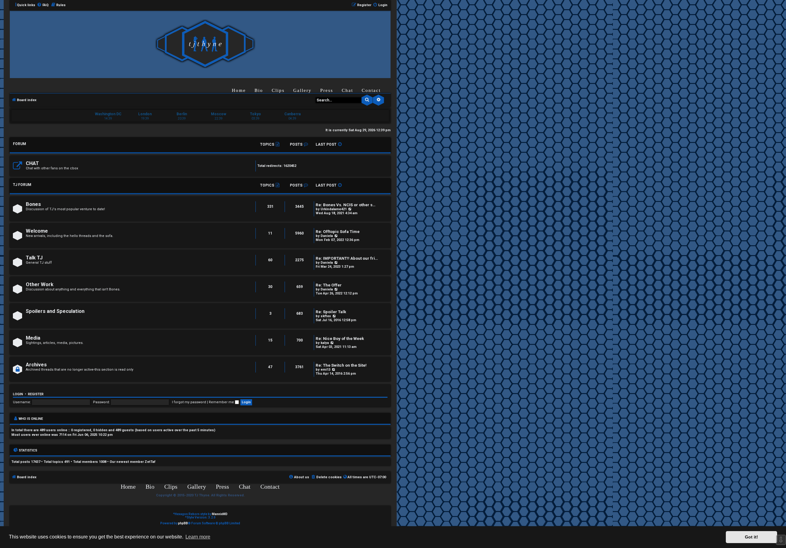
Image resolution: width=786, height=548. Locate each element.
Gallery (302, 90)
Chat (347, 90)
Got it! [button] (751, 536)
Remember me (222, 402)
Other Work (39, 284)
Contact (371, 90)
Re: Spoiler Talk (331, 311)
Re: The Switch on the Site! (341, 365)
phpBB (183, 523)
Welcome (37, 231)
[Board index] (205, 44)
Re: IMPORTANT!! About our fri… (347, 258)
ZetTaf (150, 462)
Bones (33, 204)
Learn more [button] (197, 536)
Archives (36, 365)
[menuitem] (43, 5)
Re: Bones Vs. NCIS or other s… (345, 205)
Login (18, 394)
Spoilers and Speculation (55, 311)
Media (33, 338)
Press (326, 90)
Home (239, 90)
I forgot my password (189, 402)
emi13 (325, 370)
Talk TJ (34, 258)
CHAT (32, 163)
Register (36, 394)
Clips (278, 90)
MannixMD (220, 514)
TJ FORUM (22, 185)
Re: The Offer (329, 285)
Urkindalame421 (334, 209)
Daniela (327, 236)
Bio (259, 90)
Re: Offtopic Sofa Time (338, 231)
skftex (326, 316)
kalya (325, 343)
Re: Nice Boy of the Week (340, 338)
